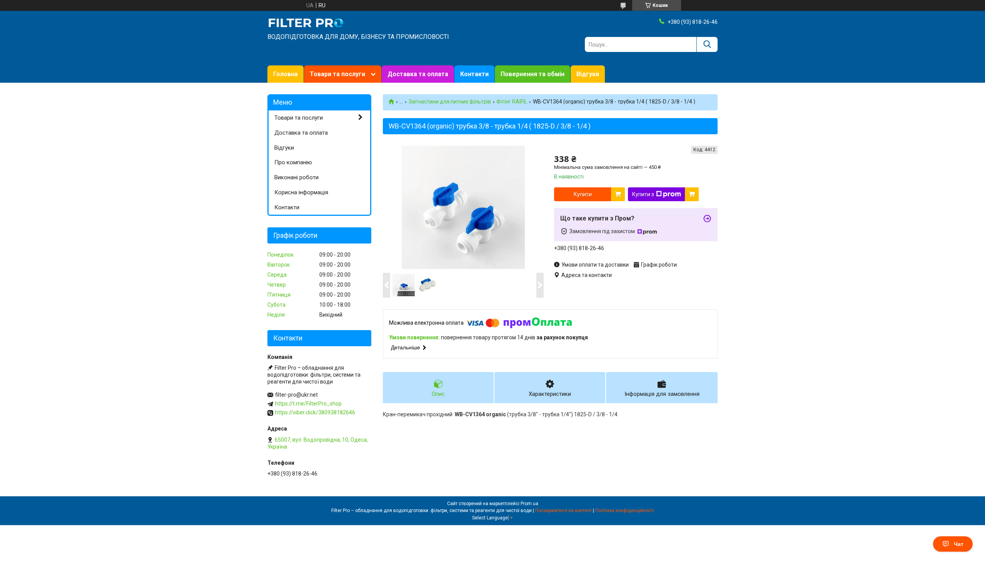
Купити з (643, 194)
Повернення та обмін (532, 74)
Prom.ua (529, 503)
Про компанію (293, 162)
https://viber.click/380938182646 (315, 412)
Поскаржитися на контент (563, 510)
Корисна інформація (301, 192)
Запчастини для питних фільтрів (450, 101)
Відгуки (587, 74)
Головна (285, 74)
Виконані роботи (296, 177)
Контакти (474, 74)
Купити (583, 194)
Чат (958, 544)
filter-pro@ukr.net (296, 395)
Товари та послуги (337, 74)
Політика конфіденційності (624, 510)
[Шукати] (707, 44)
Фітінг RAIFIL (511, 101)
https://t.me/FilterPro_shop (308, 403)
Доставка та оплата (417, 74)
